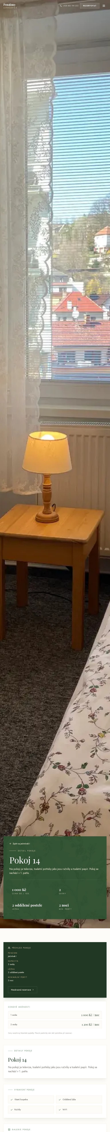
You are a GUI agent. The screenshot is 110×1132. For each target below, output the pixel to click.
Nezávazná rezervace (21, 989)
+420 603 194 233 (70, 6)
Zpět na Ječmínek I (21, 843)
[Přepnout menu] (104, 5)
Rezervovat (89, 5)
